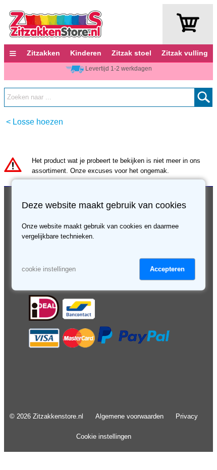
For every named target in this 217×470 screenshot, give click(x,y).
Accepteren (167, 269)
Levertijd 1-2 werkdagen (118, 68)
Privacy (187, 416)
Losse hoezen (38, 122)
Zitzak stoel (131, 53)
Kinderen (85, 53)
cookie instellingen (49, 269)
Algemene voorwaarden (129, 416)
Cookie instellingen (103, 436)
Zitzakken (43, 53)
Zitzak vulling (184, 53)
